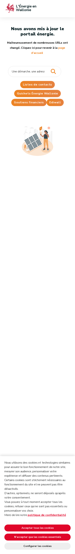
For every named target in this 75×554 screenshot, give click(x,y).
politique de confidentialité (47, 515)
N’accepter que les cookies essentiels (37, 537)
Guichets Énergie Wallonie (37, 94)
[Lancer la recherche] (53, 71)
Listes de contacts (37, 85)
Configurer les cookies (37, 546)
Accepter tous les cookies (37, 528)
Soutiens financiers (29, 102)
